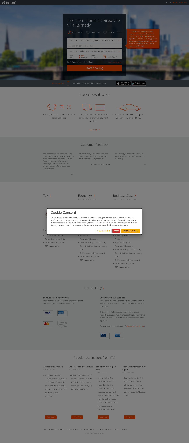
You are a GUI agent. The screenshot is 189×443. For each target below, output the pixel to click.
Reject (116, 231)
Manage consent (103, 231)
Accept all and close (130, 231)
